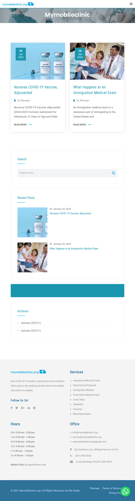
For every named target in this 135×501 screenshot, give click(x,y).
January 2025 (29, 322)
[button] (125, 491)
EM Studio (74, 490)
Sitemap (94, 488)
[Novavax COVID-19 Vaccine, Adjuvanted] (32, 222)
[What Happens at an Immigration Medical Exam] (32, 257)
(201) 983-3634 (83, 455)
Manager (25, 100)
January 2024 (29, 330)
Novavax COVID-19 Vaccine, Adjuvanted (70, 213)
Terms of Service (111, 488)
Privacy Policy (116, 492)
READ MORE (20, 124)
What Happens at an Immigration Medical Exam (74, 248)
